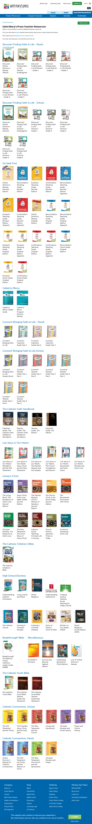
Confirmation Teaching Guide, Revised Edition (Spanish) (22, 219)
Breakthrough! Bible (13, 637)
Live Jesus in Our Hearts (16, 442)
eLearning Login (55, 3)
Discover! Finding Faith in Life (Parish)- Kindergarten (22, 68)
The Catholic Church (8, 626)
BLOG (53, 12)
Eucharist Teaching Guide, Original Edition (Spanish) (20, 250)
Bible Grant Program (10, 797)
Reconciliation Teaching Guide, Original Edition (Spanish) (65, 219)
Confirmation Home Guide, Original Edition (22, 279)
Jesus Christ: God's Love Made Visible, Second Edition (22, 499)
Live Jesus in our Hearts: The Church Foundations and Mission (51, 466)
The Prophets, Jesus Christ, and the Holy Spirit (22, 729)
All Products (30, 809)
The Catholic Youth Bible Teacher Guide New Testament (36, 696)
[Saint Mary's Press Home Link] (16, 10)
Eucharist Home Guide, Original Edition (8, 279)
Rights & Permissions (11, 800)
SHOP (66, 12)
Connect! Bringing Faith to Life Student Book (8, 373)
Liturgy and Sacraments (50, 727)
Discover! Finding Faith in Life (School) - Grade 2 (51, 126)
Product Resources (13, 16)
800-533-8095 (76, 788)
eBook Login (44, 3)
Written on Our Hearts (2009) (64, 627)
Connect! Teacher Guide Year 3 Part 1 (7, 400)
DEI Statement (9, 809)
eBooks (29, 803)
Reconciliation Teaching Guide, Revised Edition (22, 187)
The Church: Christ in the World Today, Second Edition (51, 499)
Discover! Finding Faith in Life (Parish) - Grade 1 (36, 67)
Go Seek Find (10, 163)
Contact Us (75, 794)
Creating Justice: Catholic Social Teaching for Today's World (65, 600)
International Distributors (79, 797)
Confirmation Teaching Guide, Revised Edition (51, 187)
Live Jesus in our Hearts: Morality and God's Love (79, 465)
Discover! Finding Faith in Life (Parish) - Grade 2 (51, 67)
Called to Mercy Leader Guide (8, 310)
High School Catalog (55, 806)
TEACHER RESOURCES (82, 12)
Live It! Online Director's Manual (76, 662)
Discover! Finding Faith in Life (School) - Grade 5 (22, 153)
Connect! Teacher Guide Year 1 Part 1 (22, 373)
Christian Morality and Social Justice (65, 728)
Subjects (53, 16)
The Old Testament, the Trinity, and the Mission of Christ (21, 763)
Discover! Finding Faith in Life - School (23, 102)
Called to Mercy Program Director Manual (20, 312)
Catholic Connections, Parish (18, 738)
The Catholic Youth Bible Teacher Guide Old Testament (22, 696)
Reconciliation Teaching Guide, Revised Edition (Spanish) (65, 188)
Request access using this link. (24, 35)
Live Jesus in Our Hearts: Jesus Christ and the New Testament (22, 466)
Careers (6, 794)
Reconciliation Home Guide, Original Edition (65, 248)
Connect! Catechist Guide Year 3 (51, 343)
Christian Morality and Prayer (50, 760)
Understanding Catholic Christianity (8, 597)
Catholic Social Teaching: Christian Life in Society (36, 533)
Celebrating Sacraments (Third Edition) (62, 662)
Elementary (30, 800)
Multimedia (82, 16)
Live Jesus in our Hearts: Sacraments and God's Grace (65, 466)
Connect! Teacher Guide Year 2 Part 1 (51, 373)
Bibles (29, 788)
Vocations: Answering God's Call (64, 531)
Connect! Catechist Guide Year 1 (22, 343)
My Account (67, 3)
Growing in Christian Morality (21, 627)
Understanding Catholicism (51, 596)
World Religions (35, 596)
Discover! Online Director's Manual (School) (6, 126)
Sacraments (30, 791)
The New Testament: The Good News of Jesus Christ (22, 533)
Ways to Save (53, 788)
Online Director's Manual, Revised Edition (6, 187)
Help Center (83, 23)
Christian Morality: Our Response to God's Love (8, 532)
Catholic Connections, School (19, 706)
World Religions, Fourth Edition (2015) (80, 628)
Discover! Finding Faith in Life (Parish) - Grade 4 (8, 93)
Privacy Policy (8, 806)
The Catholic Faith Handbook (18, 409)
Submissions (8, 803)
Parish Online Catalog (56, 800)
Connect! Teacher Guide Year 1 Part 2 (36, 373)
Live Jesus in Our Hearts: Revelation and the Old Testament (8, 466)
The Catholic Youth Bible (16, 673)
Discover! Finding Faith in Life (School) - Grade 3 (65, 126)
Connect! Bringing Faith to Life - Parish (23, 322)
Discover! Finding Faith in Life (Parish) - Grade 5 (22, 93)
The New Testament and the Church (35, 729)
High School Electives (14, 575)
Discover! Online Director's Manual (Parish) (6, 68)
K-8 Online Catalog (55, 803)
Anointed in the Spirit (32, 661)
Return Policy (53, 797)
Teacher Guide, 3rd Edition (35, 430)
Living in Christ (11, 476)
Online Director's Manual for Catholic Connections (8, 762)
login (17, 32)
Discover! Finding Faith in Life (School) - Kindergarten (22, 126)
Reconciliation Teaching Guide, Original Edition (51, 218)
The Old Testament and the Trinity (8, 728)
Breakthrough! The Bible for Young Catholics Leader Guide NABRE (8, 661)
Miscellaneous (35, 637)
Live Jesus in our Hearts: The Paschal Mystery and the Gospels (36, 466)
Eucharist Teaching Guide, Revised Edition (35, 187)
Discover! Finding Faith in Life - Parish (23, 44)
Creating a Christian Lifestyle (35, 627)
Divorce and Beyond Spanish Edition (47, 663)
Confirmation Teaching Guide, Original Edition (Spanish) (51, 250)
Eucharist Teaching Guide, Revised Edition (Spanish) (6, 219)
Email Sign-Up (9, 791)
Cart (86, 3)
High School (31, 794)
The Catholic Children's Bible (18, 544)
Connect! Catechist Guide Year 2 (36, 343)
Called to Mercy (11, 288)
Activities (67, 16)
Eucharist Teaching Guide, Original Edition (6, 249)
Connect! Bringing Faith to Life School (23, 350)
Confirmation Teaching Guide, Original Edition (36, 249)
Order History (53, 791)
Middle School (31, 797)
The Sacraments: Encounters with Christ (65, 498)
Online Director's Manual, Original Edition (35, 218)
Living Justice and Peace (22, 596)
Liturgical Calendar (35, 16)
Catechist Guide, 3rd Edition (50, 430)
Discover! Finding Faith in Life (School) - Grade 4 (8, 153)
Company (8, 785)
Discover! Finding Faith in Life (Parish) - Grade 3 (65, 67)
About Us (7, 788)
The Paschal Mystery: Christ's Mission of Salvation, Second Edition (36, 501)
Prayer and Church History (78, 728)
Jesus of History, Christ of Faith (51, 627)
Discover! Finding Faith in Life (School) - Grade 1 (36, 126)
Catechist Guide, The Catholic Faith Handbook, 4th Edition (8, 432)
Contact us (77, 3)
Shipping (52, 794)
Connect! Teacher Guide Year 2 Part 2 (65, 373)
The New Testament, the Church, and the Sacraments (36, 762)
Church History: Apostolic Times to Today (49, 533)
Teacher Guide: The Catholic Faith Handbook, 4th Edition (22, 432)
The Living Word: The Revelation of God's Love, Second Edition (8, 500)
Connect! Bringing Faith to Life (8, 343)
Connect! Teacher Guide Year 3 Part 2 (22, 400)
